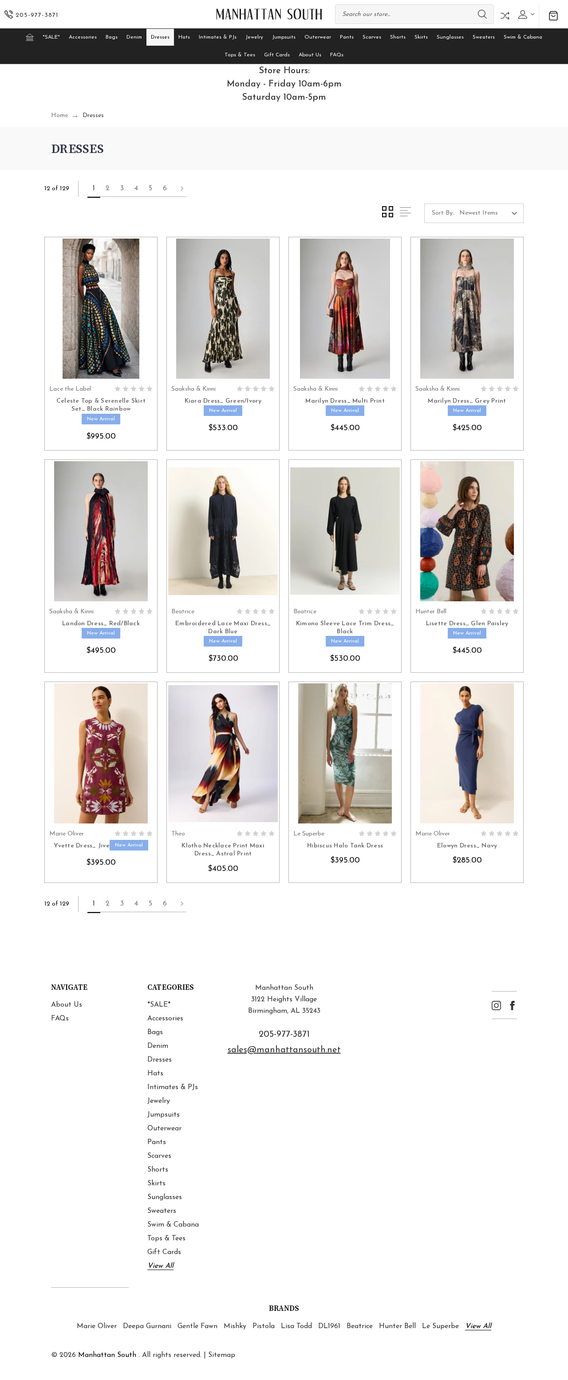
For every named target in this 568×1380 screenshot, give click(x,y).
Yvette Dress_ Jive (82, 846)
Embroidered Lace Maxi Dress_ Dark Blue (223, 627)
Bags (112, 37)
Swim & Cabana (523, 37)
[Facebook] (512, 1005)
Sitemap (221, 1355)
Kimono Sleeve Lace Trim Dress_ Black (345, 627)
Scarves (372, 37)
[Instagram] (496, 1005)
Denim (134, 37)
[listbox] (490, 213)
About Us (310, 55)
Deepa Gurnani (147, 1326)
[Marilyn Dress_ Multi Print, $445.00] (345, 309)
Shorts (398, 37)
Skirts (421, 37)
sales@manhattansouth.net (284, 1050)
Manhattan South (107, 1355)
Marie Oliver (97, 1326)
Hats (184, 37)
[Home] (29, 37)
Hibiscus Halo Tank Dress (345, 846)
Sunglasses (450, 37)
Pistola (263, 1326)
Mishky (235, 1326)
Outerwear (317, 37)
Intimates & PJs (218, 37)
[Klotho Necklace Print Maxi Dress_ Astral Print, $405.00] (223, 753)
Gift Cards (277, 55)
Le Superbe (440, 1326)
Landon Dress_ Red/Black (101, 623)
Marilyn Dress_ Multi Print (345, 401)
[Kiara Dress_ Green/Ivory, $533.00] (223, 309)
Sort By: (443, 213)
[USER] (525, 14)
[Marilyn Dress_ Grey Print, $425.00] (467, 309)
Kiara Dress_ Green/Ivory (223, 401)
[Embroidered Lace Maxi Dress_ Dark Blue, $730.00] (223, 531)
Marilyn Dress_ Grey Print (467, 401)
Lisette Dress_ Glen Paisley (467, 623)
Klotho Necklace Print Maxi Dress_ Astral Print (222, 850)
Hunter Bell (397, 1326)
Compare (505, 15)
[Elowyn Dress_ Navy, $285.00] (467, 753)
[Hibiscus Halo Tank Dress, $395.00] (345, 753)
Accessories (83, 37)
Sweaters (484, 37)
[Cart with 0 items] (553, 16)
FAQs (336, 55)
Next (179, 189)
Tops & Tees (240, 55)
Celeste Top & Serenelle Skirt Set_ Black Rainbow (101, 405)
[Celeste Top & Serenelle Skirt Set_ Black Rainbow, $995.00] (101, 309)
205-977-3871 (284, 1034)
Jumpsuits (284, 37)
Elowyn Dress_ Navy (467, 846)
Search (482, 14)
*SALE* (51, 37)
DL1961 (329, 1326)
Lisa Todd (296, 1326)
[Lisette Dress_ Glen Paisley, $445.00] (467, 531)
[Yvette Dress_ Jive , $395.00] (101, 753)
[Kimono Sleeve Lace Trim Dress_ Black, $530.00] (345, 531)
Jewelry (254, 37)
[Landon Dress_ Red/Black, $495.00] (101, 531)
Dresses (160, 37)
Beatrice (360, 1326)
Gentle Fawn (197, 1326)
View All (160, 1266)
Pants (347, 37)
